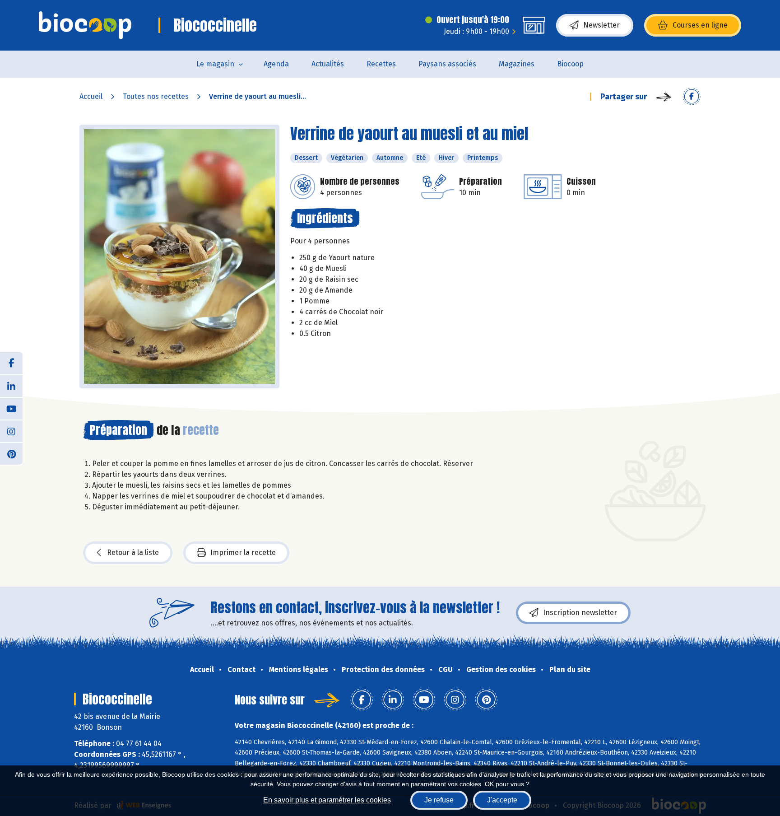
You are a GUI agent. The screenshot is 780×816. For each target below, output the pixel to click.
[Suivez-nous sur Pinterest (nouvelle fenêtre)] (11, 453)
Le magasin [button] (215, 64)
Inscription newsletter (580, 612)
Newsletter (601, 25)
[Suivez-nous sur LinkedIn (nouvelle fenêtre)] (11, 385)
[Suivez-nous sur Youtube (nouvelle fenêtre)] (11, 408)
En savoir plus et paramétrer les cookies (327, 800)
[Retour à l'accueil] (85, 25)
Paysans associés (447, 64)
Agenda (276, 64)
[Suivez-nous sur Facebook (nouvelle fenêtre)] (11, 363)
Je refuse (439, 800)
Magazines (516, 64)
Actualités (327, 64)
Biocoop (570, 64)
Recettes (381, 64)
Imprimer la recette (243, 552)
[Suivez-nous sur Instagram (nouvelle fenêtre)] (11, 431)
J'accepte (502, 800)
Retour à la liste (133, 552)
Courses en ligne (700, 25)
